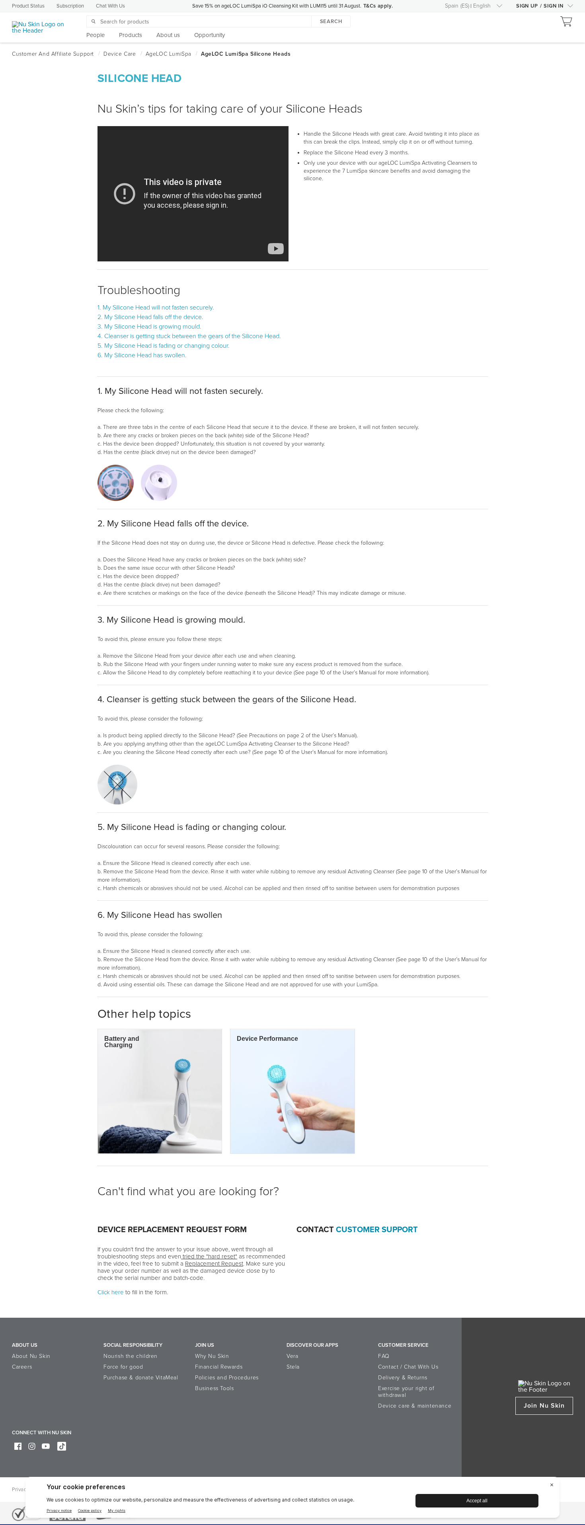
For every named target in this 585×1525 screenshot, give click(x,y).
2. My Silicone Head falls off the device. (150, 317)
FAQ (384, 1356)
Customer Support (377, 1230)
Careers (22, 1366)
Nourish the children (130, 1356)
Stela (293, 1366)
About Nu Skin (31, 1356)
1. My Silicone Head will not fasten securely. (156, 308)
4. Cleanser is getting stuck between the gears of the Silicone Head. (189, 336)
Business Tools (214, 1388)
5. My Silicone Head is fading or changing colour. (164, 346)
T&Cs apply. (378, 6)
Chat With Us (110, 6)
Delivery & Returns (402, 1377)
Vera (292, 1356)
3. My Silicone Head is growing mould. (149, 327)
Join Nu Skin (544, 1406)
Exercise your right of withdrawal (406, 1391)
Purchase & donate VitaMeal (140, 1377)
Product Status (28, 6)
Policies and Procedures (227, 1377)
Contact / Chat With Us (408, 1366)
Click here (111, 1292)
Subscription (70, 6)
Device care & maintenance (414, 1405)
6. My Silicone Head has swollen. (142, 355)
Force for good (123, 1366)
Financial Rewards (218, 1366)
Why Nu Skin (212, 1356)
